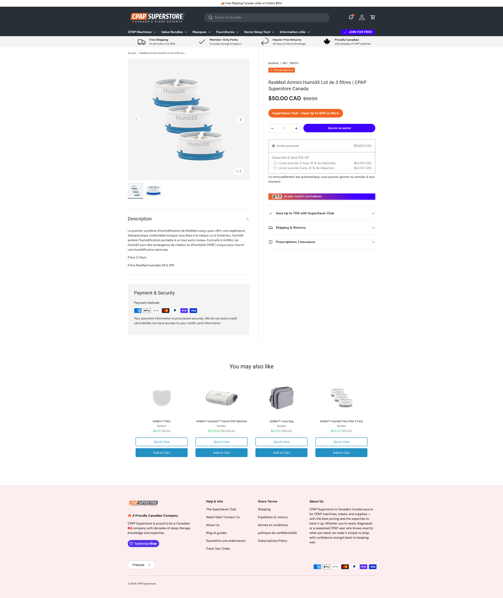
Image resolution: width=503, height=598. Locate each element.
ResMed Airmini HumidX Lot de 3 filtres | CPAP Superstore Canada (163, 53)
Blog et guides (216, 533)
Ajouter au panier (339, 128)
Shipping (264, 509)
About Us (212, 525)
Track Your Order (218, 548)
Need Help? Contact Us (223, 517)
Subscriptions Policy (272, 541)
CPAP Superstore (146, 583)
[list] (188, 119)
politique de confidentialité (277, 533)
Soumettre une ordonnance (225, 541)
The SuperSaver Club (221, 509)
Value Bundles (172, 32)
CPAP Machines (140, 32)
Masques (200, 32)
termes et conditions (273, 525)
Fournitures (225, 32)
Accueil (132, 53)
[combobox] (267, 17)
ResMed (273, 63)
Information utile (293, 32)
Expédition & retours (273, 517)
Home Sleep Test (257, 32)
